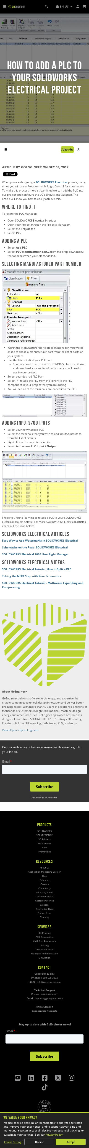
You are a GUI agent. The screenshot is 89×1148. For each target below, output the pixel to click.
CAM (44, 847)
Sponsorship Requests (44, 1010)
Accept (71, 1142)
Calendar (45, 880)
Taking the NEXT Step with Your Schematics (31, 576)
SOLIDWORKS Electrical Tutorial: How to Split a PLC (36, 569)
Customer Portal (44, 896)
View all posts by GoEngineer (20, 730)
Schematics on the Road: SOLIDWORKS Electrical (35, 547)
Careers (44, 884)
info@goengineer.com (48, 982)
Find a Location (44, 1006)
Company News (44, 892)
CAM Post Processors (44, 941)
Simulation (44, 957)
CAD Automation (44, 937)
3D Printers (44, 839)
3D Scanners (44, 843)
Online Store (44, 913)
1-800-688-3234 (49, 977)
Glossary (44, 904)
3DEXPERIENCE (44, 835)
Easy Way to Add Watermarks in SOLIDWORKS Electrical (40, 540)
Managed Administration (44, 953)
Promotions (44, 851)
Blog (44, 875)
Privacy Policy (54, 1135)
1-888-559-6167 (49, 994)
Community (44, 888)
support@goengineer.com (49, 998)
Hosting (44, 945)
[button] (64, 6)
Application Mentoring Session (44, 871)
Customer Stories (44, 900)
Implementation (44, 949)
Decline (39, 1142)
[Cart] (84, 6)
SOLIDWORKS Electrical (52, 182)
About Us (45, 867)
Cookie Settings (13, 1142)
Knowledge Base (44, 908)
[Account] (78, 6)
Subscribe (67, 149)
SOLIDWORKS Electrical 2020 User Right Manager (35, 554)
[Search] (46, 6)
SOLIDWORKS (44, 831)
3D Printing (45, 933)
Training (44, 917)
